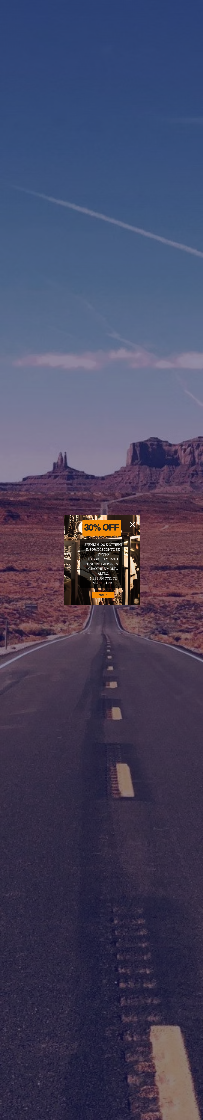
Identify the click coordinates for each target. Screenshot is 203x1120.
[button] (132, 524)
